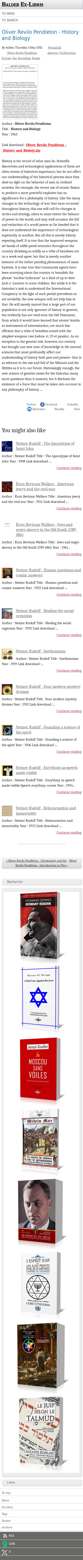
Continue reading (69, 468)
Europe (6, 58)
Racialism (24, 58)
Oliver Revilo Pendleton (22, 53)
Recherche (15, 882)
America (52, 53)
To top (6, 1493)
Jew (14, 58)
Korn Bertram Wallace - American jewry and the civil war (45, 486)
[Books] (42, 1472)
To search (10, 20)
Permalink (54, 47)
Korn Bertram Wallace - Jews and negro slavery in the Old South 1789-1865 (46, 529)
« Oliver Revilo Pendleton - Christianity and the (36, 861)
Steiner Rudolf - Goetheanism (41, 651)
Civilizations (67, 53)
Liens (11, 1482)
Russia (36, 58)
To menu (8, 13)
